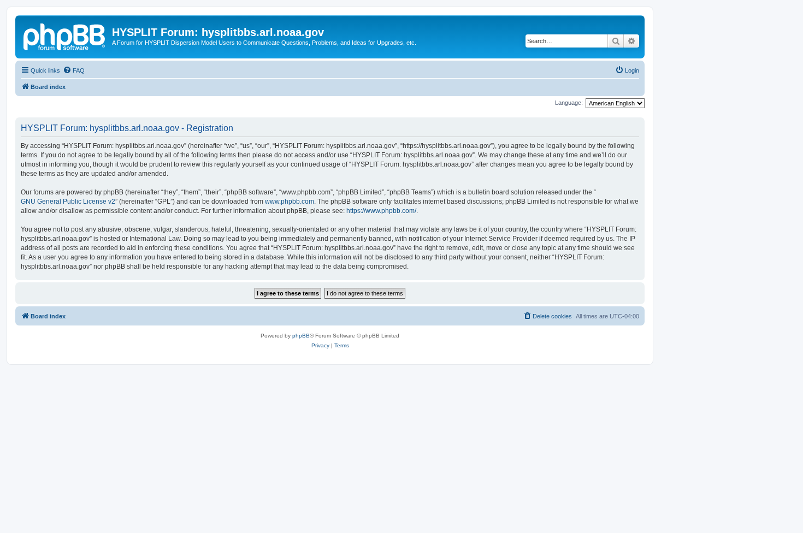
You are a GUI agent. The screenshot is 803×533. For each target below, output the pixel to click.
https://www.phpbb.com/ (381, 211)
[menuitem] (74, 70)
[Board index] (65, 35)
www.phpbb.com (289, 201)
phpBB (301, 336)
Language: (569, 102)
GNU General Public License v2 (68, 201)
